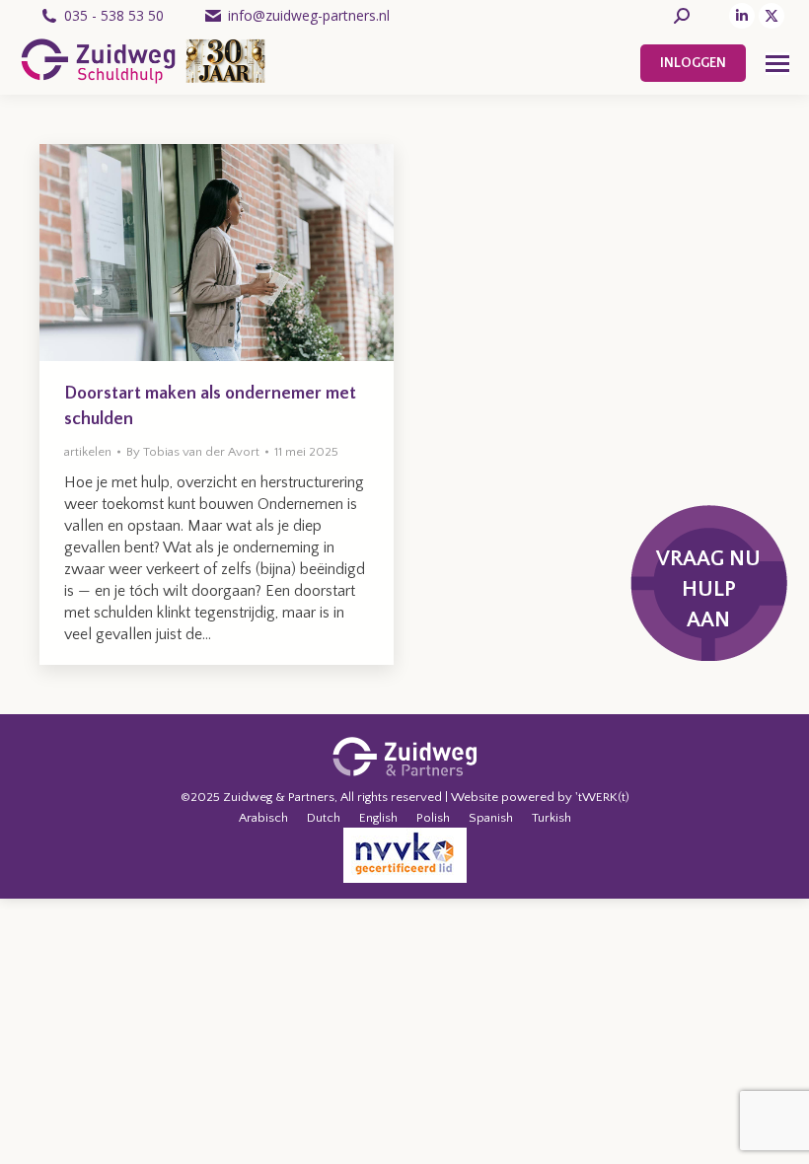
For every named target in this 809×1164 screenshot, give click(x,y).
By (192, 452)
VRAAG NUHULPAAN (708, 589)
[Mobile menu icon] (777, 63)
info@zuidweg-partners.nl (309, 15)
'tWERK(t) (602, 797)
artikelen (87, 452)
